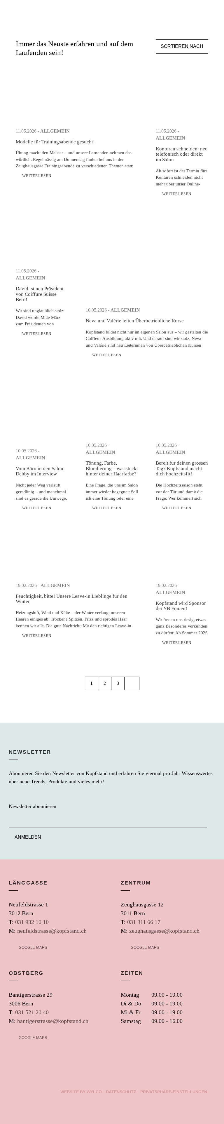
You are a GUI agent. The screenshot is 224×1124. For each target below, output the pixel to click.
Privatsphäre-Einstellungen (173, 1092)
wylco (94, 1092)
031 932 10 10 (32, 922)
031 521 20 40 (32, 1012)
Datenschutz (121, 1092)
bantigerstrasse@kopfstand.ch (52, 1021)
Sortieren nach (182, 46)
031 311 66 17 (143, 922)
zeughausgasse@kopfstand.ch (164, 930)
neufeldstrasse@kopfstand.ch (52, 930)
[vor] (131, 683)
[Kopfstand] (9, 11)
